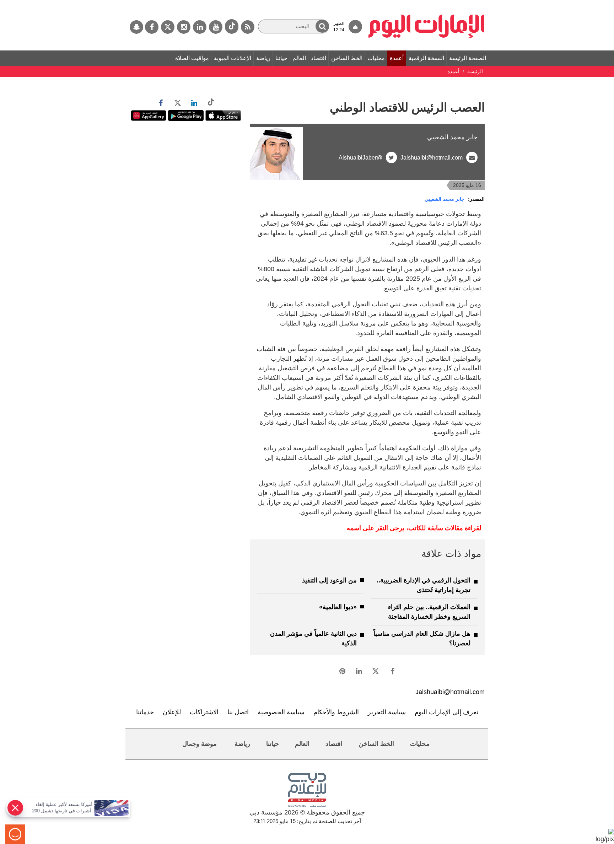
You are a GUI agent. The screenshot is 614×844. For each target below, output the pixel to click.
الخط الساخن (346, 58)
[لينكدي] (199, 27)
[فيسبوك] (151, 27)
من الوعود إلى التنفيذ (329, 580)
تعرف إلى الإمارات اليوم (446, 712)
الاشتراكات (204, 712)
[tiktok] (231, 26)
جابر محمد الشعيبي (444, 199)
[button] (322, 26)
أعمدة (397, 58)
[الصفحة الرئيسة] (426, 3)
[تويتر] (167, 27)
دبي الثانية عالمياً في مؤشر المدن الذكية (313, 638)
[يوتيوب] (215, 27)
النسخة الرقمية (426, 58)
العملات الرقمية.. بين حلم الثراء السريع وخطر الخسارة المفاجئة (429, 611)
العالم (299, 58)
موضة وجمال (199, 743)
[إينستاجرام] (183, 27)
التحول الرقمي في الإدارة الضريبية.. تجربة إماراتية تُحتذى (423, 585)
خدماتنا (145, 712)
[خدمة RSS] (247, 27)
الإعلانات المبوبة (232, 58)
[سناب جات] (136, 27)
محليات (376, 58)
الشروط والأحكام (336, 712)
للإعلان (172, 712)
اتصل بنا (238, 712)
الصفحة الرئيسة (467, 58)
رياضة (263, 58)
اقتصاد (318, 58)
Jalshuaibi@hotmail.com (431, 158)
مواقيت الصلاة (192, 58)
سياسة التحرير (387, 712)
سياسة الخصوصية (281, 712)
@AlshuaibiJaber (360, 158)
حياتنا (281, 58)
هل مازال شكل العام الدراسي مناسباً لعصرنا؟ (421, 638)
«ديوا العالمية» (338, 607)
